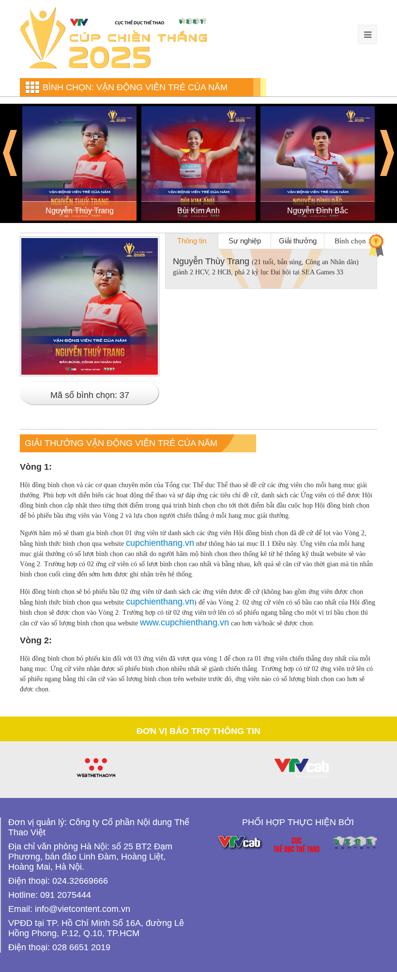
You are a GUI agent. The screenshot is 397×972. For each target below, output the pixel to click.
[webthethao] (95, 767)
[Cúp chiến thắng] (113, 37)
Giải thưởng (298, 241)
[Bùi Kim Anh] (198, 163)
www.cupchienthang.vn (184, 622)
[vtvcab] (301, 768)
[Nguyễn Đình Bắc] (317, 163)
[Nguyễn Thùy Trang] (79, 163)
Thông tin (191, 241)
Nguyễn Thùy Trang (80, 211)
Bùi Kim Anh (198, 211)
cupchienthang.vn (160, 543)
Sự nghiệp (245, 241)
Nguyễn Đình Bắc (317, 211)
